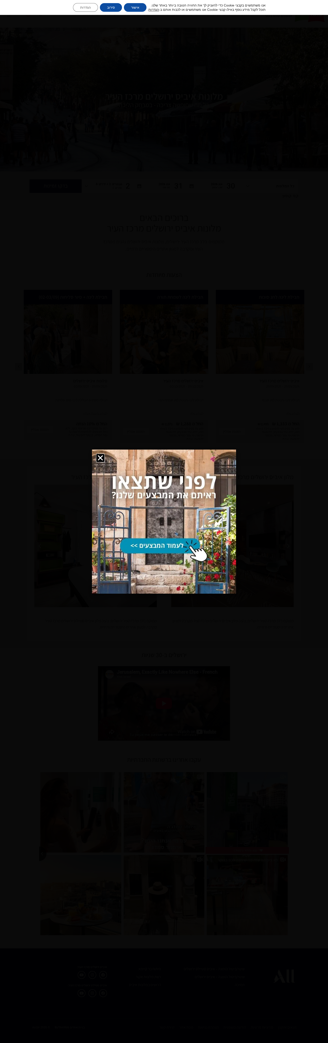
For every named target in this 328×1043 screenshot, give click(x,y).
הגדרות (153, 10)
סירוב (111, 7)
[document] (164, 521)
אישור (135, 7)
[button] (100, 458)
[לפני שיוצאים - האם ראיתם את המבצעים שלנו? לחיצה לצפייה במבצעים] (164, 522)
